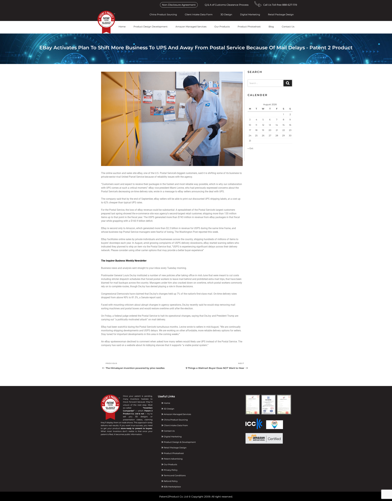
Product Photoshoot (249, 26)
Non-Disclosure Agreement (179, 4)
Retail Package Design (281, 14)
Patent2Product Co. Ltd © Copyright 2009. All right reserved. (196, 496)
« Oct (250, 148)
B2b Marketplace (172, 486)
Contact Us (288, 26)
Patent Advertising (173, 459)
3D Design (226, 14)
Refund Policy (170, 481)
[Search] (287, 83)
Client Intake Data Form (199, 14)
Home (122, 26)
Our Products (222, 26)
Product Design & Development (179, 442)
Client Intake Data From (175, 425)
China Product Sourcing (163, 14)
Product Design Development (151, 26)
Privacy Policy (170, 470)
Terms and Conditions (174, 475)
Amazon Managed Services (190, 26)
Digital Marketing (250, 14)
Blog (271, 26)
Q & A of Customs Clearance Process (227, 4)
